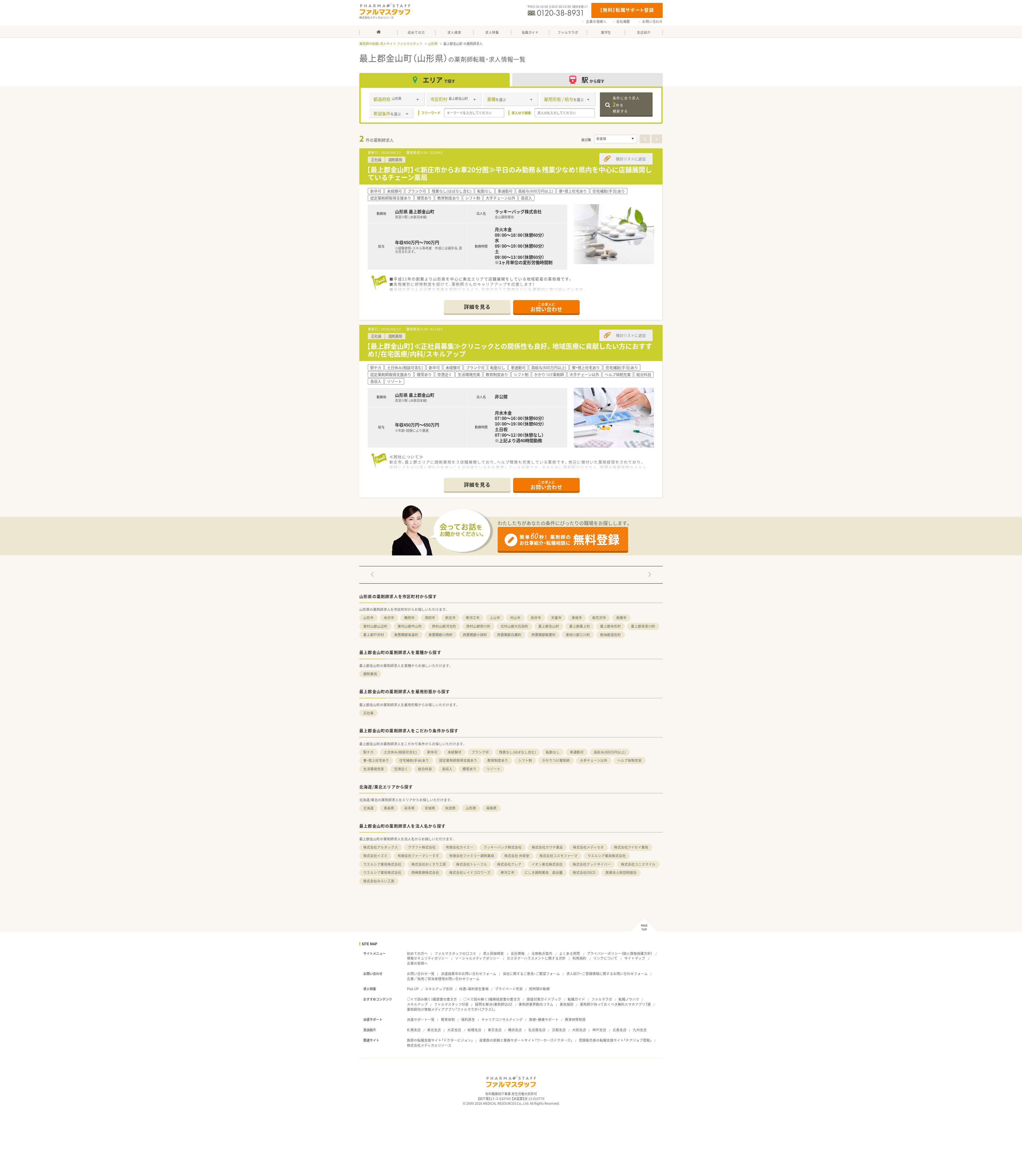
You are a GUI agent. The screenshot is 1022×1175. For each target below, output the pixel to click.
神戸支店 (599, 1029)
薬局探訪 (567, 1004)
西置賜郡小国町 (475, 634)
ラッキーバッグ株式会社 (503, 847)
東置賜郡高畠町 (406, 634)
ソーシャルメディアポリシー (477, 958)
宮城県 (430, 807)
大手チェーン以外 (593, 760)
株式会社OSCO (584, 872)
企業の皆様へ (596, 21)
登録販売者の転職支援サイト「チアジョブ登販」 (615, 1040)
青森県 (389, 807)
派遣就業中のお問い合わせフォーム (468, 973)
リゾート (493, 768)
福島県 (491, 807)
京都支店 (559, 1029)
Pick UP (413, 988)
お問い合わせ (652, 21)
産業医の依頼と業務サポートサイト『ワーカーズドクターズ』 (525, 1040)
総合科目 (425, 768)
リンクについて (605, 958)
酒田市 (430, 617)
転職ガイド (576, 999)
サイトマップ (634, 958)
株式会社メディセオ (588, 847)
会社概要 (623, 21)
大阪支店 (579, 1029)
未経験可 (454, 752)
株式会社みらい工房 (378, 880)
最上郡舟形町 (610, 626)
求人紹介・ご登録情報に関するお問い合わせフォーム (607, 973)
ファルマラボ (601, 999)
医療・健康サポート (544, 1019)
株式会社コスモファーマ (558, 855)
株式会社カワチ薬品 (547, 847)
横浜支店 (515, 1029)
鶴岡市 (409, 617)
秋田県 (450, 807)
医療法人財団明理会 (621, 872)
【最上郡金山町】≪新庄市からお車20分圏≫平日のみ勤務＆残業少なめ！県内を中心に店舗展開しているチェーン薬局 (509, 173)
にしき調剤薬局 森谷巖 (544, 872)
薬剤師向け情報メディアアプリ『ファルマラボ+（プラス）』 (451, 1009)
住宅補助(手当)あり (414, 760)
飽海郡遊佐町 (610, 634)
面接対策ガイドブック (544, 999)
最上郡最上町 (579, 626)
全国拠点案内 (541, 953)
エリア (439, 80)
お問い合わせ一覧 (421, 973)
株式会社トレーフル (471, 864)
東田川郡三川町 (578, 634)
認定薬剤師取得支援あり (458, 760)
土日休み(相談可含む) (400, 752)
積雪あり (469, 768)
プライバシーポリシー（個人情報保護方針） (619, 953)
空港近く (401, 768)
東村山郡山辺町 (375, 626)
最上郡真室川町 (643, 626)
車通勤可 (577, 752)
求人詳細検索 (493, 953)
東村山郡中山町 (410, 626)
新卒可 (432, 752)
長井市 (536, 617)
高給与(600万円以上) (610, 752)
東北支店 (434, 1029)
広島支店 (620, 1029)
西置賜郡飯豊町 (543, 634)
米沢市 (389, 617)
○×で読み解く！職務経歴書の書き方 (491, 999)
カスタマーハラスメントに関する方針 (536, 958)
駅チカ (368, 752)
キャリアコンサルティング (502, 1019)
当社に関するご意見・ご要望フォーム (531, 973)
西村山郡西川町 (478, 626)
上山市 (495, 617)
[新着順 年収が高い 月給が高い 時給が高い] (615, 139)
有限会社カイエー (459, 847)
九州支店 (640, 1029)
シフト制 (525, 760)
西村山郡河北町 (444, 626)
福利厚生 (468, 1019)
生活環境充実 (373, 768)
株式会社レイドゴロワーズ (470, 872)
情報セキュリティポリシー (427, 958)
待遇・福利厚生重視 (474, 988)
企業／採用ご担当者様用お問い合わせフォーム (443, 978)
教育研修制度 (575, 1019)
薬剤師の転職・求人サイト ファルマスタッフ (390, 43)
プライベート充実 (509, 988)
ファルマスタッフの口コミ (455, 953)
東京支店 (495, 1029)
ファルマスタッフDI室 (451, 1004)
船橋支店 (474, 1029)
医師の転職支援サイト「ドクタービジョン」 (440, 1040)
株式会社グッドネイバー (592, 864)
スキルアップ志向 (439, 988)
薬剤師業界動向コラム (536, 1004)
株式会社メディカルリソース (429, 1045)
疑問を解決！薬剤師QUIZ (493, 1004)
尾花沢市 (599, 617)
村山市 (515, 617)
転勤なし (553, 752)
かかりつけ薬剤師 (556, 760)
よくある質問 (569, 953)
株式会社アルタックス (380, 847)
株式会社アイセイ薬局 (631, 847)
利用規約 (579, 958)
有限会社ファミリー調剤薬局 (471, 855)
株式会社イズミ (375, 855)
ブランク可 (480, 752)
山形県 (433, 43)
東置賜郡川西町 (440, 634)
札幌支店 (414, 1029)
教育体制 (448, 1019)
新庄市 (450, 617)
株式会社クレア (509, 864)
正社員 (368, 712)
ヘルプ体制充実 (629, 760)
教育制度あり (497, 760)
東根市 (577, 617)
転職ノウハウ (629, 999)
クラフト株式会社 (422, 847)
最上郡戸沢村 (373, 634)
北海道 (368, 807)
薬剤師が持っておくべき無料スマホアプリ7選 (615, 1004)
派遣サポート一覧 (421, 1019)
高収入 (447, 768)
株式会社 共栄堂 (516, 855)
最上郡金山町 (548, 626)
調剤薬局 (370, 673)
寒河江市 (473, 617)
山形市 (368, 617)
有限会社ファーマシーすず (418, 855)
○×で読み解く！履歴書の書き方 (432, 999)
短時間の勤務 (539, 988)
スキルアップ (417, 1004)
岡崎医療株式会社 (425, 872)
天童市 (556, 617)
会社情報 (518, 953)
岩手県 (409, 807)
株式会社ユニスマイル (638, 864)
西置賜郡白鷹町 (509, 634)
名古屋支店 (537, 1029)
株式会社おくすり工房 (428, 864)
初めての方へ (417, 953)
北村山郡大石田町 (514, 626)
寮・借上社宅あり (376, 760)
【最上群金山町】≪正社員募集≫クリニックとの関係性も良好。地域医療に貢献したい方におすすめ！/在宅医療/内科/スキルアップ (509, 350)
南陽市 (621, 617)
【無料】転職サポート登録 (627, 9)
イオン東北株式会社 (547, 864)
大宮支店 (454, 1029)
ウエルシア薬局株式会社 (607, 855)
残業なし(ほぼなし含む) (517, 752)
